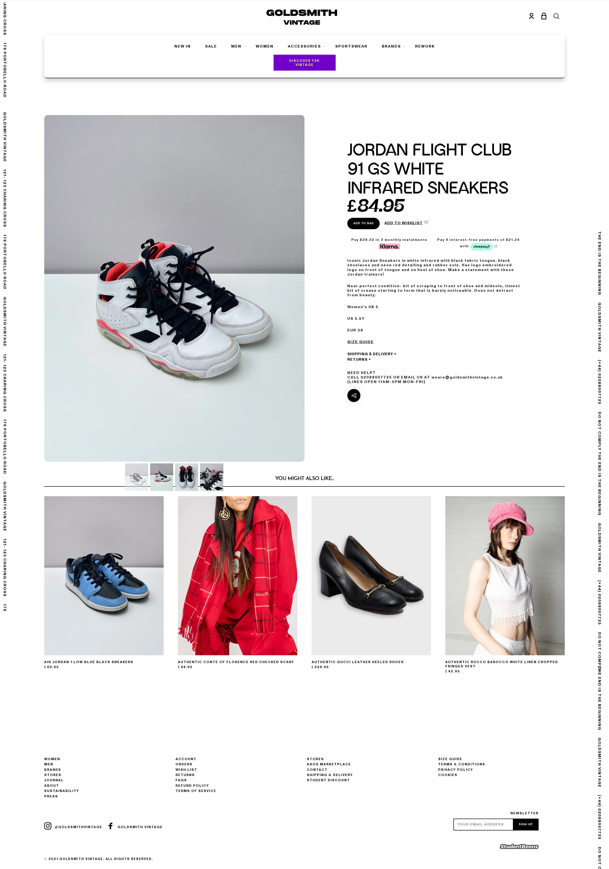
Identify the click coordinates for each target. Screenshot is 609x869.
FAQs (181, 780)
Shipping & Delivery (370, 354)
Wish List (186, 769)
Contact (317, 769)
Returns (357, 359)
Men (236, 46)
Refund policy (192, 785)
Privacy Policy (455, 769)
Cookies (447, 775)
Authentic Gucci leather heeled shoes (358, 662)
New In (182, 46)
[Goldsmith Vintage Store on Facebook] (110, 826)
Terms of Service (196, 791)
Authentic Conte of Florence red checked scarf (236, 662)
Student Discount (328, 780)
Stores (52, 775)
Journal (54, 780)
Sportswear (351, 46)
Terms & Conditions (461, 764)
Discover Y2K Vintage (304, 62)
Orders (184, 764)
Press (51, 796)
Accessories (304, 46)
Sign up (526, 824)
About (51, 785)
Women (265, 46)
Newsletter (525, 813)
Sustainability (61, 791)
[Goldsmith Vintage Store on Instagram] (47, 826)
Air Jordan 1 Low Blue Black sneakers (88, 662)
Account (186, 759)
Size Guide (360, 342)
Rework (425, 46)
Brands (391, 46)
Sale (211, 46)
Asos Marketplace (329, 764)
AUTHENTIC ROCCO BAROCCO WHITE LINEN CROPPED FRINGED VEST (501, 664)
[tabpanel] (174, 288)
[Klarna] (389, 245)
